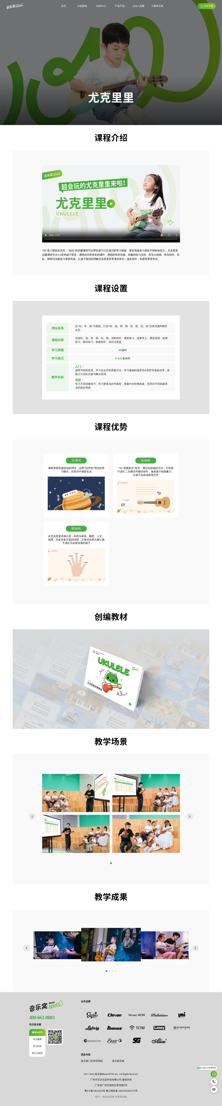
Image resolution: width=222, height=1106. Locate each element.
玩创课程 (82, 6)
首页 (63, 6)
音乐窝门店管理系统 (92, 1061)
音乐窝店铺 (118, 1061)
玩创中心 (101, 6)
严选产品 (120, 6)
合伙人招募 (138, 6)
